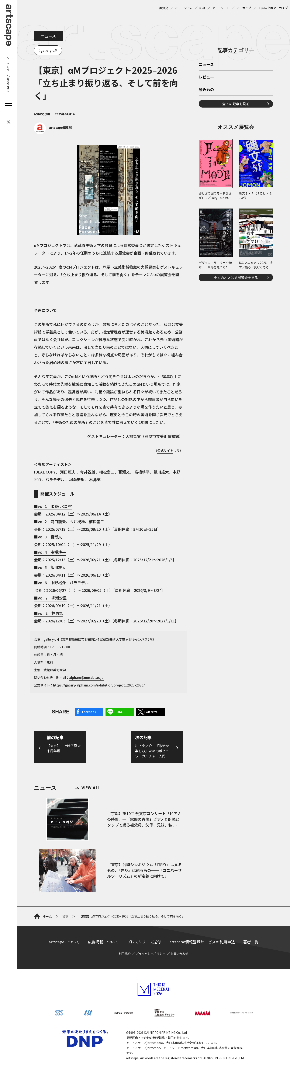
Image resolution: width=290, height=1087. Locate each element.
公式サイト (165, 450)
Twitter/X (151, 712)
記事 (202, 8)
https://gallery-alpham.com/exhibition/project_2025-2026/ (99, 685)
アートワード (221, 8)
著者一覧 (251, 941)
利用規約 (125, 953)
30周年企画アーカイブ (273, 8)
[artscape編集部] (53, 133)
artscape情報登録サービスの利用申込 (202, 941)
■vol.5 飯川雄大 (50, 567)
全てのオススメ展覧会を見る (236, 277)
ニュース (48, 36)
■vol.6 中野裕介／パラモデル (61, 582)
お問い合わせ (179, 953)
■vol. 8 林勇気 (48, 613)
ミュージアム (184, 8)
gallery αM (49, 50)
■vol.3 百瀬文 (48, 536)
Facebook (89, 712)
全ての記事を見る (235, 103)
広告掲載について (103, 941)
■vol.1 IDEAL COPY (53, 506)
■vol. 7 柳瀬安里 (50, 598)
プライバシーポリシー (150, 953)
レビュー (206, 77)
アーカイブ (244, 8)
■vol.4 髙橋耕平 (50, 552)
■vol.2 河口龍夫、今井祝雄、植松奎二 (69, 521)
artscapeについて (64, 941)
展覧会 (163, 8)
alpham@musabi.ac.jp (86, 677)
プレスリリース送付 (144, 941)
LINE (120, 712)
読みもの (206, 89)
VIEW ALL (87, 787)
